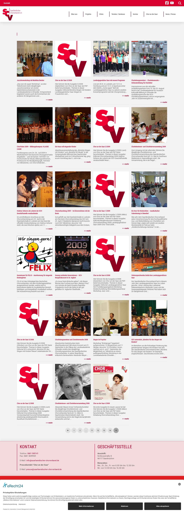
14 (110, 430)
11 (92, 430)
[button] (178, 3)
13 (104, 430)
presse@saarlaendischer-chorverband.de (43, 469)
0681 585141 (32, 453)
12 (98, 430)
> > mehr (49, 100)
